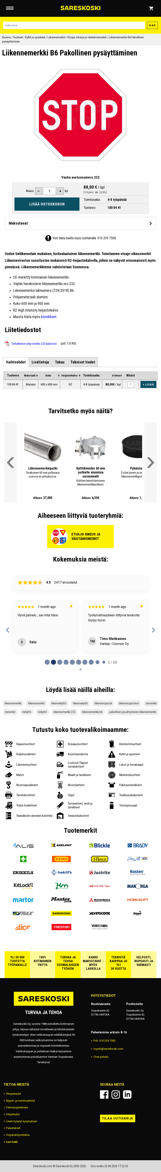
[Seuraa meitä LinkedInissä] (127, 1094)
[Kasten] (138, 874)
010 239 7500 (106, 238)
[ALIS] (23, 847)
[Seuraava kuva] (57, 447)
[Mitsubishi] (99, 901)
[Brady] (138, 847)
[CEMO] (61, 860)
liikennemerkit (36, 703)
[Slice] (23, 928)
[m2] (99, 887)
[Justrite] (99, 874)
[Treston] (61, 928)
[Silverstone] (99, 915)
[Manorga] (138, 887)
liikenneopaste (103, 703)
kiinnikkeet (48, 317)
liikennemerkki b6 (92, 712)
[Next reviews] (153, 630)
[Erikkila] (23, 874)
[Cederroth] (23, 860)
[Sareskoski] (61, 915)
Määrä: (30, 191)
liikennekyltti (58, 703)
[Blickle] (99, 847)
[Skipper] (138, 915)
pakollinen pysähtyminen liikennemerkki (132, 712)
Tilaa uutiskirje (117, 1118)
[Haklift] (61, 874)
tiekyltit (42, 712)
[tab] (15, 362)
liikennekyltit (80, 703)
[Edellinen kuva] (29, 447)
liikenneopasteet (129, 703)
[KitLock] (23, 887)
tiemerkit (10, 712)
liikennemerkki (13, 703)
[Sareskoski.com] (43, 1005)
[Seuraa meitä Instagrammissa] (116, 1094)
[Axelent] (61, 847)
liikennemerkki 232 (64, 712)
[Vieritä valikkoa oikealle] (150, 462)
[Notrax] (23, 915)
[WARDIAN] (99, 928)
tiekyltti (26, 712)
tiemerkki (151, 703)
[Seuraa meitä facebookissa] (104, 1094)
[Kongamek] (61, 887)
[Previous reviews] (8, 630)
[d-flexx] (99, 860)
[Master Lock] (61, 901)
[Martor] (23, 901)
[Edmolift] (138, 860)
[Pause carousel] (80, 669)
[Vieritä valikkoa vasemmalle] (10, 462)
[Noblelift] (138, 901)
